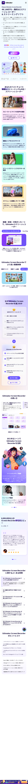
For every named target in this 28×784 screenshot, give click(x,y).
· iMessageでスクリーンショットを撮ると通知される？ (13, 662)
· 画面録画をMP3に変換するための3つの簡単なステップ (14, 671)
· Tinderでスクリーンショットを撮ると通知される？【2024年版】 (13, 668)
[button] (11, 507)
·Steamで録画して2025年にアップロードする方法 (13, 660)
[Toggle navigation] (26, 3)
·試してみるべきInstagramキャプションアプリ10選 (13, 654)
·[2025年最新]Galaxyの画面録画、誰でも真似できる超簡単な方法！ (14, 644)
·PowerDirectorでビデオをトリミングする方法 (12, 648)
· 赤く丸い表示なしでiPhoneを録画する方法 (11, 665)
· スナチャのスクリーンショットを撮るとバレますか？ (13, 641)
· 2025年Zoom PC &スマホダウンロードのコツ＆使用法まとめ (14, 651)
